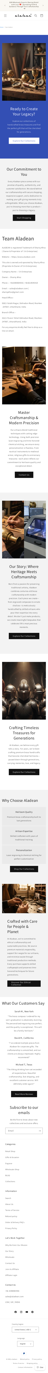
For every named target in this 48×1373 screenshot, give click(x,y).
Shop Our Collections (24, 869)
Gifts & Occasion (12, 1157)
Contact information (25, 1367)
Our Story (9, 1251)
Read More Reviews (24, 1094)
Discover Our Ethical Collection (21, 983)
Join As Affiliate (12, 1269)
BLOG (7, 1175)
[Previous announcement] (5, 5)
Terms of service (18, 1363)
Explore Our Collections (24, 140)
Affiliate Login (11, 1275)
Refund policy (11, 1216)
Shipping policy (32, 1363)
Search (8, 1198)
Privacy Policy (11, 1228)
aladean (14, 1359)
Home (1, 27)
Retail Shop (10, 1151)
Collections (10, 1181)
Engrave (8, 1163)
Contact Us (24, 475)
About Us (9, 1204)
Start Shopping (24, 218)
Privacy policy (37, 1359)
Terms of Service (12, 1210)
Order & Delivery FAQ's (14, 1222)
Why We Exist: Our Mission (16, 1245)
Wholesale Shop (12, 1169)
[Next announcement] (43, 5)
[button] (5, 16)
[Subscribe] (40, 1131)
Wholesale (9, 1257)
